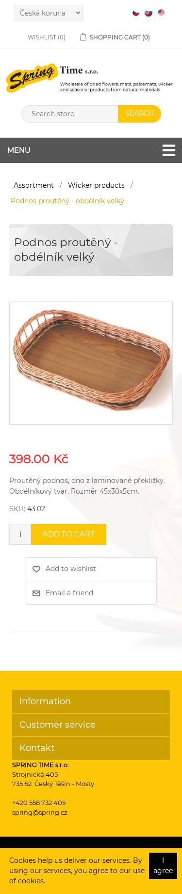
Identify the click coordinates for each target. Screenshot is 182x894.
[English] (161, 12)
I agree (163, 865)
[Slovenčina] (148, 12)
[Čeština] (136, 12)
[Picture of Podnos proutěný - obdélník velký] (91, 362)
